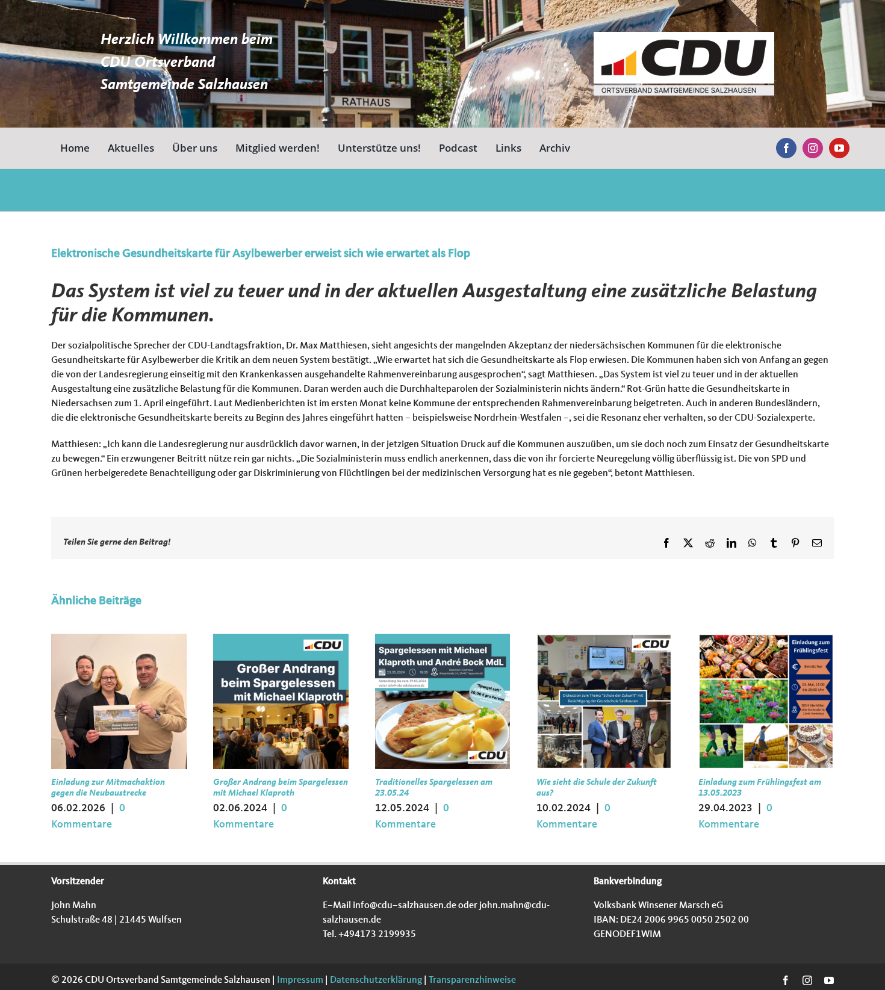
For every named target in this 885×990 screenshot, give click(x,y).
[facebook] (786, 148)
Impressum (299, 980)
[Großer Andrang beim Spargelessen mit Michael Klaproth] (281, 638)
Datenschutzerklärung (375, 980)
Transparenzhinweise (472, 980)
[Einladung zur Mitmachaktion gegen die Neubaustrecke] (119, 638)
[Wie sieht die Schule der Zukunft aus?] (604, 638)
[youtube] (839, 148)
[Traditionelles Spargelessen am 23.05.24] (443, 638)
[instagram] (813, 148)
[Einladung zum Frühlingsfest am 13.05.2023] (766, 638)
